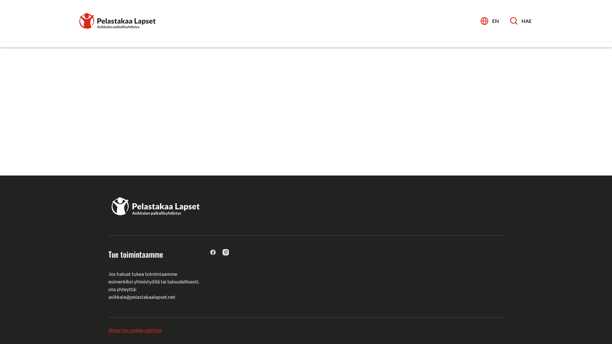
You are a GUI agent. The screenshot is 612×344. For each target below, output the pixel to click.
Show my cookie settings (135, 330)
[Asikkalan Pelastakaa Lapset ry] (117, 20)
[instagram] (225, 252)
